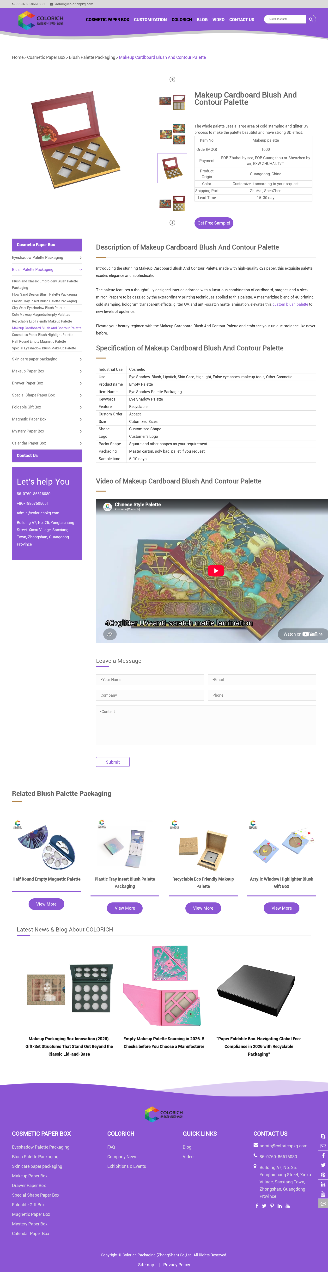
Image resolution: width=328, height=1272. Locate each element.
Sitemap (146, 1264)
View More (46, 904)
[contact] (323, 1203)
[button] (172, 79)
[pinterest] (323, 1174)
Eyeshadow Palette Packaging (37, 257)
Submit (113, 762)
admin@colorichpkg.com (74, 4)
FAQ (111, 1147)
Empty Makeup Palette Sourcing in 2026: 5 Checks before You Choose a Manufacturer (163, 1042)
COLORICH (182, 19)
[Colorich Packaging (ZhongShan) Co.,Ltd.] (41, 20)
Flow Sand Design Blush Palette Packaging (44, 294)
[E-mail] (323, 1145)
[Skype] (323, 1136)
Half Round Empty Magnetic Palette (39, 341)
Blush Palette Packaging (92, 57)
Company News (122, 1156)
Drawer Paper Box (27, 383)
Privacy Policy (176, 1264)
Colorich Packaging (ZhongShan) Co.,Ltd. (157, 1255)
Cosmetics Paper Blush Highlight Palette (42, 335)
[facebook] (323, 1155)
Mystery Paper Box (28, 431)
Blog (202, 19)
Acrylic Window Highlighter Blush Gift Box (281, 882)
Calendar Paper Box (29, 443)
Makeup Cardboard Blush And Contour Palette (162, 57)
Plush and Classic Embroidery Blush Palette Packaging (45, 284)
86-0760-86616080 (31, 4)
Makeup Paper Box (28, 371)
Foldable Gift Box (26, 407)
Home (18, 57)
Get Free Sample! (214, 222)
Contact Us (241, 19)
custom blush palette (290, 304)
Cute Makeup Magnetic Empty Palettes (41, 314)
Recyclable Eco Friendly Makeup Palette (42, 321)
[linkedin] (323, 1184)
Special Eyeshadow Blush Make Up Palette (44, 348)
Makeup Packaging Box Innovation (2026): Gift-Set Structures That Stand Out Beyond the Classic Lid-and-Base (69, 1046)
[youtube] (323, 1194)
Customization (150, 19)
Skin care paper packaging (34, 359)
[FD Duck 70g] (46, 846)
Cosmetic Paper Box (107, 19)
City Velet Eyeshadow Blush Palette (38, 308)
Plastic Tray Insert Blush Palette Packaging (44, 301)
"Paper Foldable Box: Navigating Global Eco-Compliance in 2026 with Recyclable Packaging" (259, 1046)
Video (219, 19)
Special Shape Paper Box (33, 395)
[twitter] (323, 1165)
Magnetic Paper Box (29, 419)
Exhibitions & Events (126, 1166)
